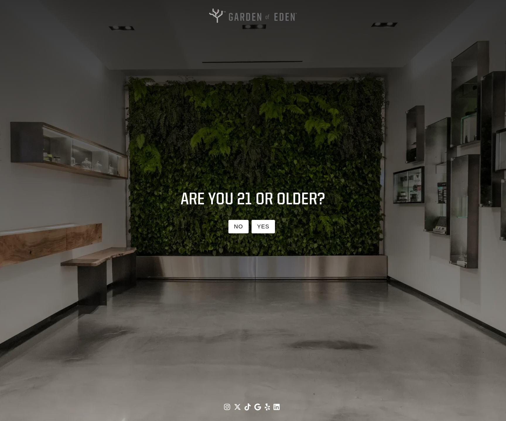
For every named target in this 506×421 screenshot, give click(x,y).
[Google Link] (258, 407)
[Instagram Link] (228, 407)
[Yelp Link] (268, 407)
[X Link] (238, 407)
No (238, 226)
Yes (263, 226)
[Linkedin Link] (276, 407)
